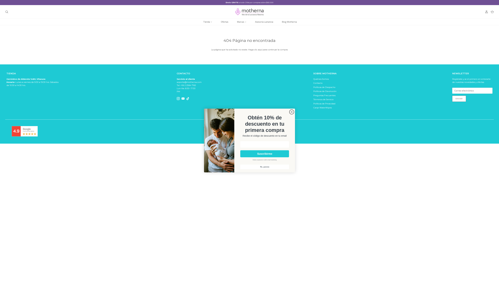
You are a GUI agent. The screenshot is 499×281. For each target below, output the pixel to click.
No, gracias (264, 167)
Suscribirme (264, 153)
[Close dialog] (291, 112)
